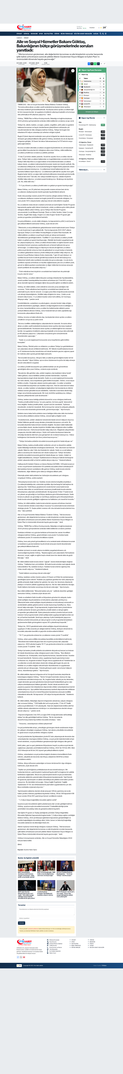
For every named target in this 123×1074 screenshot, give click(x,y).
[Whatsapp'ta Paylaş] (95, 63)
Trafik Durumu (53, 945)
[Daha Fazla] (98, 63)
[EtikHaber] (24, 27)
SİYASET (19, 33)
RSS (20, 965)
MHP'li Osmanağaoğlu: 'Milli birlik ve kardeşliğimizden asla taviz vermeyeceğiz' (46, 874)
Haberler (19, 38)
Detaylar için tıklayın (92, 112)
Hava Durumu (53, 941)
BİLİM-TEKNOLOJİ (67, 33)
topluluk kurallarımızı (33, 928)
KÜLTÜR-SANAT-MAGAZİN (83, 33)
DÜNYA (56, 33)
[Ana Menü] (105, 34)
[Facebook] (18, 957)
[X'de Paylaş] (91, 63)
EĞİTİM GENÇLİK (75, 947)
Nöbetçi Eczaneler (54, 940)
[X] (21, 957)
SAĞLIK (95, 33)
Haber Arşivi (52, 953)
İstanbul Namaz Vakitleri (55, 943)
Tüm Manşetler (53, 949)
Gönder (21, 923)
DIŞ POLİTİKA (48, 33)
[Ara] (101, 34)
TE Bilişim (104, 965)
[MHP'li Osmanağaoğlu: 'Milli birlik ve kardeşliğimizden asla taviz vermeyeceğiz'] (46, 866)
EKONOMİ (34, 33)
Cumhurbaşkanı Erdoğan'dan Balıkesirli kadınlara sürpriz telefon (45, 893)
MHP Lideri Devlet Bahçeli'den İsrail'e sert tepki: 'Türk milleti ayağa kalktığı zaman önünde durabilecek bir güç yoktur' (26, 895)
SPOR (41, 33)
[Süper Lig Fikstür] (104, 118)
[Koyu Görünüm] (103, 34)
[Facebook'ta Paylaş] (89, 63)
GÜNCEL (26, 33)
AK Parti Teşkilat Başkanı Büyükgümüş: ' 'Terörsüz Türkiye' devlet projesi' (64, 874)
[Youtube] (24, 957)
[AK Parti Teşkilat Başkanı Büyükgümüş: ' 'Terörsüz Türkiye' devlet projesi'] (66, 866)
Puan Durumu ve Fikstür (55, 947)
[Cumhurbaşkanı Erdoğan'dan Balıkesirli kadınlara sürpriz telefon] (46, 885)
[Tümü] (104, 169)
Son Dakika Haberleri (55, 951)
